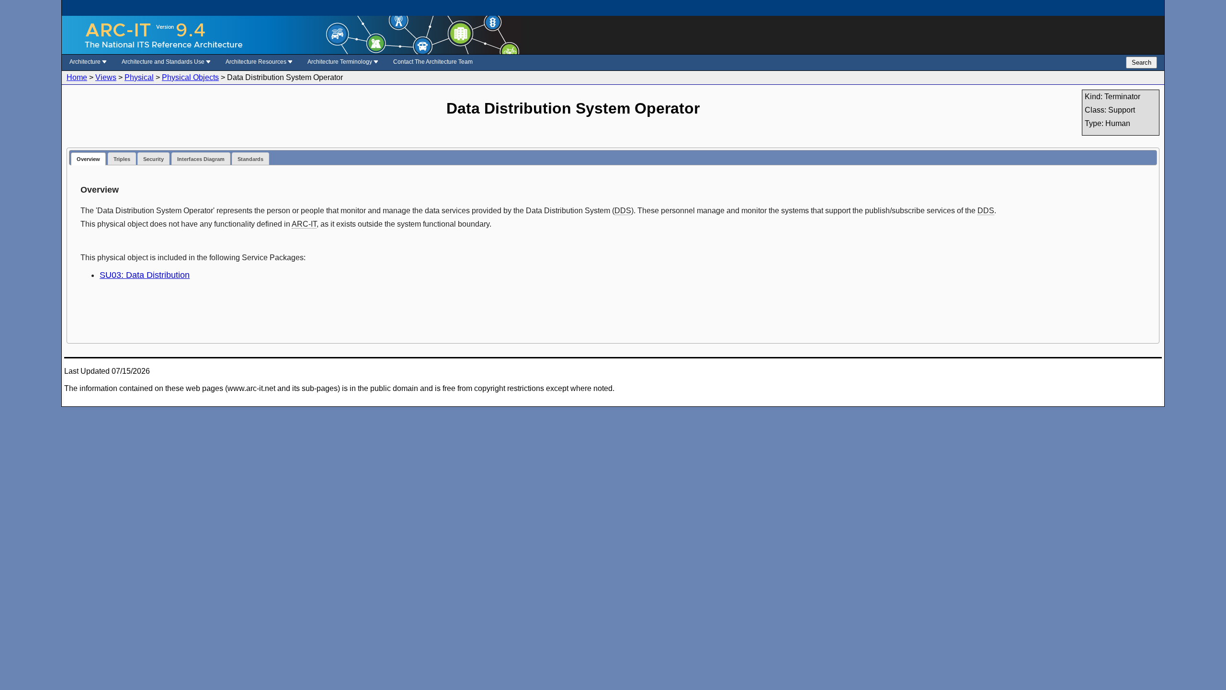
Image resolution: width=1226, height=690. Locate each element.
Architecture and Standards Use (164, 61)
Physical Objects (190, 77)
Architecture (85, 61)
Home (77, 77)
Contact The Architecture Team (433, 61)
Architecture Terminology (340, 61)
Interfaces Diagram (201, 159)
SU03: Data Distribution (145, 275)
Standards (250, 159)
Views (105, 77)
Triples (122, 159)
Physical (139, 77)
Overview (88, 159)
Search (1141, 62)
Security (153, 159)
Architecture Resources (257, 61)
